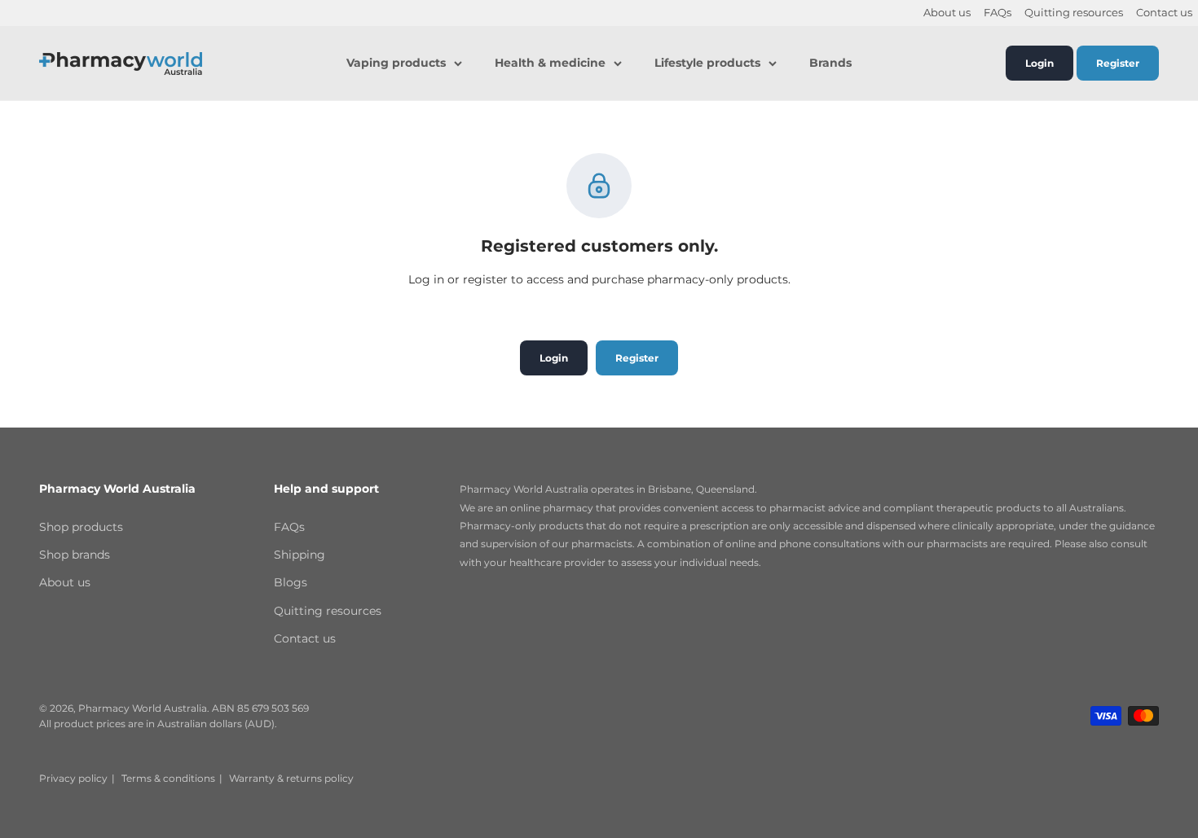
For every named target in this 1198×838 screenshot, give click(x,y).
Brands (830, 63)
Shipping (299, 554)
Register (1117, 63)
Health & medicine (550, 63)
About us (947, 13)
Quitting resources (1073, 13)
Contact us (1164, 13)
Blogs (290, 582)
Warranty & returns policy (291, 778)
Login (1039, 63)
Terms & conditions (168, 778)
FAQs (997, 13)
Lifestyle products (707, 63)
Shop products (81, 527)
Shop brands (74, 554)
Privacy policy (73, 778)
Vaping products (396, 63)
